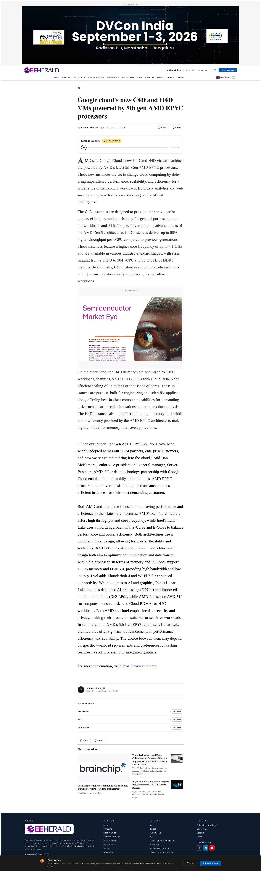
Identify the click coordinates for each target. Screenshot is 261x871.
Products (66, 77)
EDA (152, 836)
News (56, 77)
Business (154, 844)
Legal (199, 836)
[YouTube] (212, 848)
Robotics (154, 829)
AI (79, 88)
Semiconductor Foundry (161, 852)
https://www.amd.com (139, 666)
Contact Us (202, 829)
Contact (180, 77)
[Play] (84, 147)
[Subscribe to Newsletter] (186, 70)
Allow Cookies (210, 863)
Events (160, 77)
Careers (170, 77)
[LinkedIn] (205, 848)
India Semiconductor (159, 848)
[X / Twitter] (199, 848)
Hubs (139, 77)
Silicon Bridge (175, 70)
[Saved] (193, 70)
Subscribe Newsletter (207, 825)
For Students (128, 77)
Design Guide (79, 77)
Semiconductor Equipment (162, 840)
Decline (191, 863)
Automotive (155, 833)
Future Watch (113, 77)
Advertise (149, 77)
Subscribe (203, 70)
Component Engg (96, 77)
